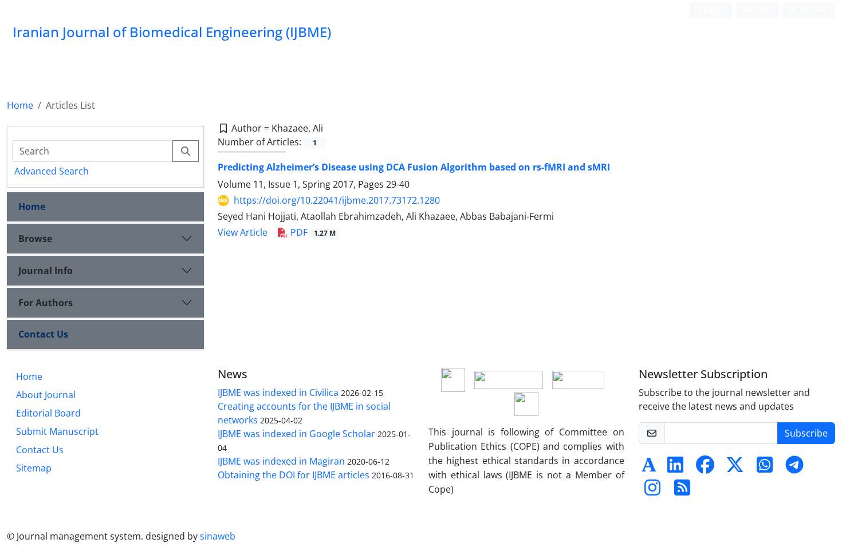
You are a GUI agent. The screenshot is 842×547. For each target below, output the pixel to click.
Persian (812, 10)
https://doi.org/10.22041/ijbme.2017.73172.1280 (337, 200)
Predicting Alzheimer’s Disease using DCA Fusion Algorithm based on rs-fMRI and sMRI (414, 167)
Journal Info (45, 270)
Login (712, 10)
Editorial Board (48, 413)
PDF (312, 232)
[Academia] (649, 468)
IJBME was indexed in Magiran (281, 461)
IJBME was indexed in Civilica (278, 392)
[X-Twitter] (735, 468)
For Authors (45, 302)
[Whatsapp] (764, 468)
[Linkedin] (675, 468)
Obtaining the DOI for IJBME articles (293, 475)
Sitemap (34, 468)
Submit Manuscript (57, 431)
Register (755, 10)
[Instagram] (652, 491)
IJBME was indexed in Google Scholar (296, 433)
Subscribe (806, 433)
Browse (35, 238)
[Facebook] (705, 468)
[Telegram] (794, 468)
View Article (242, 232)
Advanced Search (51, 171)
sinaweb (217, 536)
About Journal (46, 395)
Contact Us (43, 334)
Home (20, 105)
